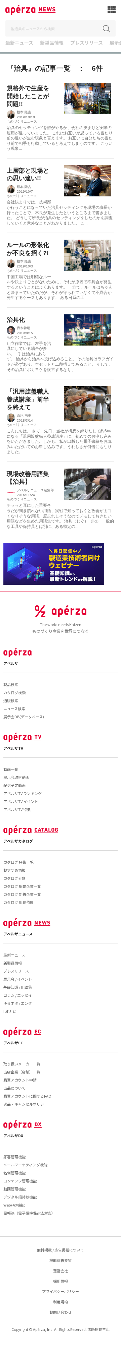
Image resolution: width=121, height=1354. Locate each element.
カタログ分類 (14, 878)
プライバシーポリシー (60, 1291)
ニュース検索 (14, 708)
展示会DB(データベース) (23, 716)
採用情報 (60, 1281)
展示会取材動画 (16, 777)
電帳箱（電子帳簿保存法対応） (29, 1213)
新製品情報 (52, 43)
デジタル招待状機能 (20, 1196)
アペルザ (10, 663)
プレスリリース (86, 43)
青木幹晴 (23, 328)
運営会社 (60, 1270)
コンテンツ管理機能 (20, 1180)
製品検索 (10, 684)
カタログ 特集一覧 (18, 862)
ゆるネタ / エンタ (17, 1003)
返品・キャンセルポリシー (25, 1104)
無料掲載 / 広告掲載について (60, 1249)
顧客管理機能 (14, 1156)
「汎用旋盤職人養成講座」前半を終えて (28, 399)
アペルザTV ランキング (22, 793)
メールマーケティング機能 (25, 1164)
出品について (14, 1088)
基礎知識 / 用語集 (17, 987)
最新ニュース (19, 43)
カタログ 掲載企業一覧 (22, 886)
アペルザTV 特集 (17, 809)
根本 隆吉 (24, 112)
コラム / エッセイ (17, 995)
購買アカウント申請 (20, 1080)
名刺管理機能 (14, 1172)
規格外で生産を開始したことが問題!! (28, 96)
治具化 (16, 319)
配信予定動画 (14, 785)
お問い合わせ (60, 1312)
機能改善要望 (60, 1260)
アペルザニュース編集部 (35, 490)
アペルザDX (13, 1135)
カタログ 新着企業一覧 (22, 894)
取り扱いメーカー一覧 (21, 1063)
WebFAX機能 (14, 1205)
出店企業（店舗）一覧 (21, 1071)
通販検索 (10, 700)
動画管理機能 (14, 1188)
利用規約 (60, 1301)
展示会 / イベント (17, 979)
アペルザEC (13, 1042)
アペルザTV (13, 748)
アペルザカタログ (18, 841)
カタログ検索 (14, 692)
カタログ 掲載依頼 (18, 902)
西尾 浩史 (24, 415)
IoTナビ (9, 1011)
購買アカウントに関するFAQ (27, 1096)
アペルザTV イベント (20, 801)
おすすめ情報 (14, 870)
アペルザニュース (18, 933)
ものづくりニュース (22, 121)
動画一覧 (10, 769)
